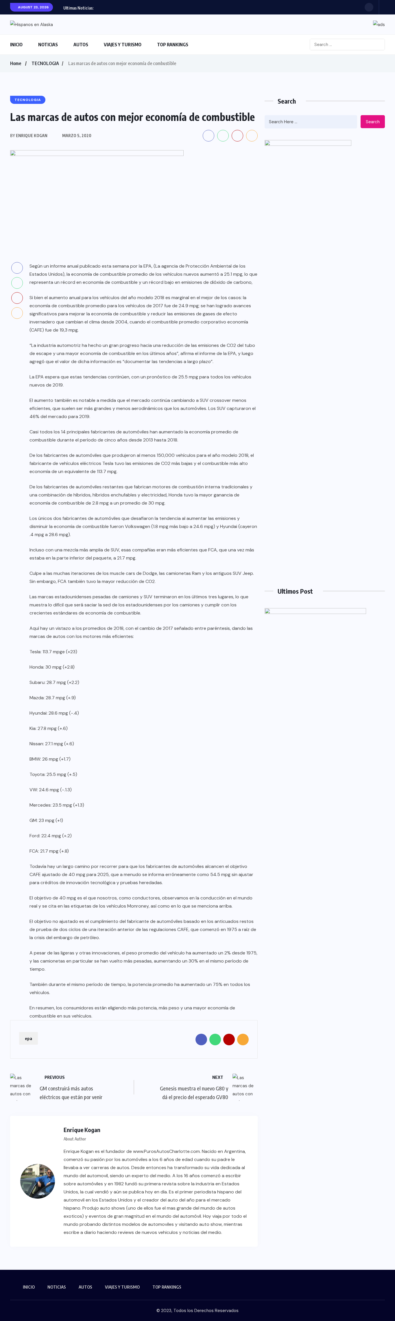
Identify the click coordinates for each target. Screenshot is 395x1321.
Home (15, 63)
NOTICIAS (48, 44)
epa (28, 1038)
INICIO (16, 44)
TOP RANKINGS (172, 44)
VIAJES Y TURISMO (122, 44)
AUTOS (80, 44)
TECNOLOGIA (45, 63)
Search (373, 122)
